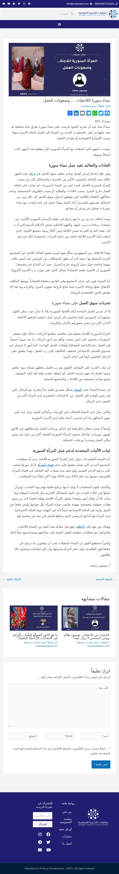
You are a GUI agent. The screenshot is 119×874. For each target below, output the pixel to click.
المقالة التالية (12, 579)
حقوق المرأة (46, 464)
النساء (78, 389)
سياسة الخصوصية (66, 820)
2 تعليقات (105, 642)
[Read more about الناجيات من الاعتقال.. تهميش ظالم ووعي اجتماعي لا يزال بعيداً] (85, 618)
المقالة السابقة (106, 579)
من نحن (67, 811)
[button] (59, 24)
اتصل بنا (67, 843)
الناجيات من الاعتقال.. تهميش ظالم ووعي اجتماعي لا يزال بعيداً (86, 636)
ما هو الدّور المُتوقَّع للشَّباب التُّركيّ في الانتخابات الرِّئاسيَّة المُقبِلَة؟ (35, 636)
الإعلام (81, 526)
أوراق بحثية (65, 829)
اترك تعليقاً (104, 106)
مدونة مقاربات (88, 106)
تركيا (32, 173)
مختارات (67, 836)
